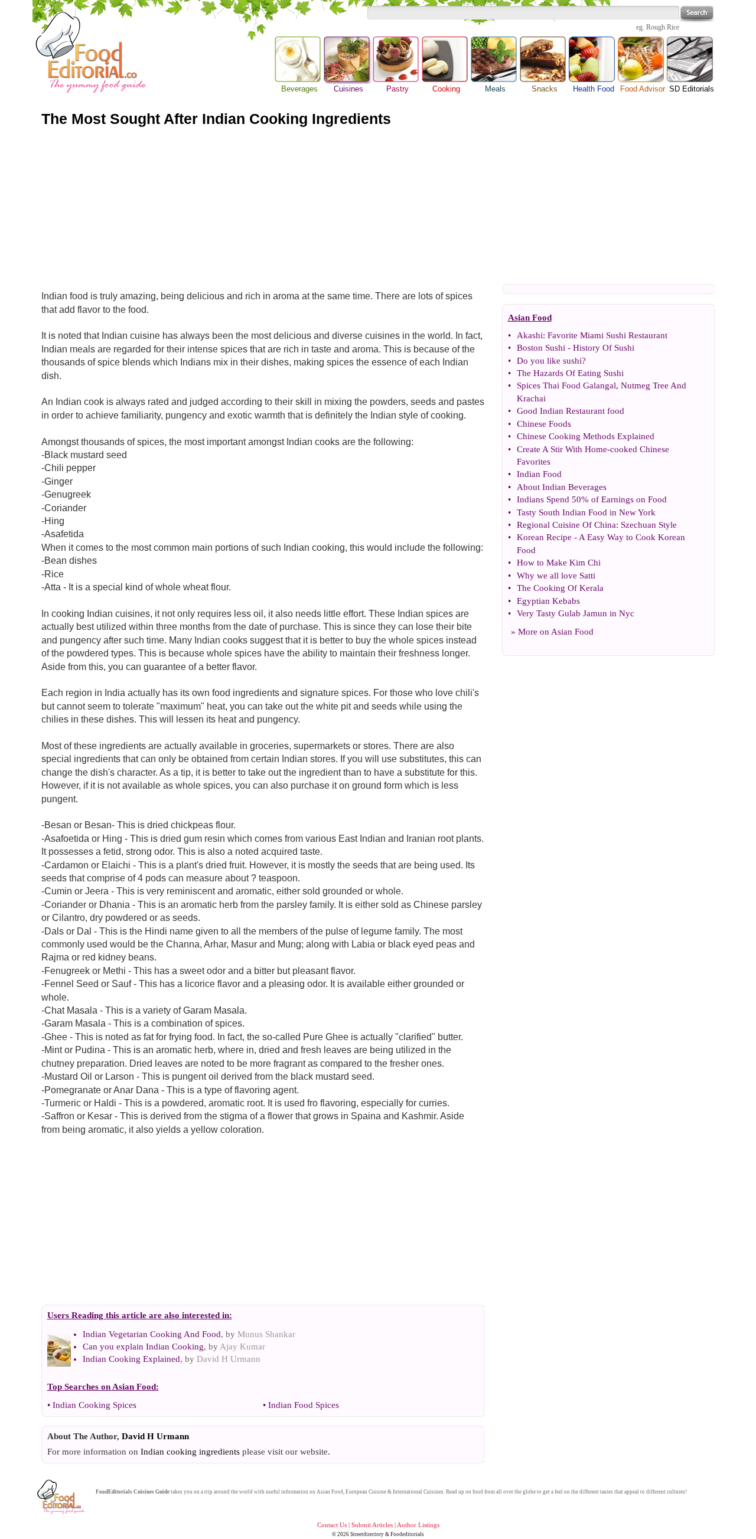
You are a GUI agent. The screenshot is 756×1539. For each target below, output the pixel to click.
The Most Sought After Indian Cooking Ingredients (216, 118)
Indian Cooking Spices (94, 1405)
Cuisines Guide (151, 1492)
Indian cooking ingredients (190, 1451)
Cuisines (348, 60)
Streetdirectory (367, 1534)
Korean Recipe (544, 537)
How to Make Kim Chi (559, 562)
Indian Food (539, 474)
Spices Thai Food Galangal (566, 385)
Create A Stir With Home (562, 449)
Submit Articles (372, 1524)
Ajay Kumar (242, 1346)
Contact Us (332, 1524)
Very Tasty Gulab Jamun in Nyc (575, 613)
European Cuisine (366, 1492)
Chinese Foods (544, 424)
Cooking (446, 88)
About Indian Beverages (562, 487)
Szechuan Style (649, 525)
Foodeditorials (407, 1534)
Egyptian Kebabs (548, 601)
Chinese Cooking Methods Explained (585, 436)
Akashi (530, 335)
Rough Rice (662, 27)
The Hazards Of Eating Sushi (570, 373)
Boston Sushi (541, 347)
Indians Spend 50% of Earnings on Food (592, 499)
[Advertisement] (378, 206)
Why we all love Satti (556, 575)
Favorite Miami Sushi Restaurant (607, 335)
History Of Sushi (603, 347)
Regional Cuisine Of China (566, 525)
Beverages (299, 88)
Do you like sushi (549, 360)
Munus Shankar (266, 1334)
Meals (495, 88)
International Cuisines (418, 1492)
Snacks (545, 88)
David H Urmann (228, 1359)
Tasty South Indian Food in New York (586, 512)
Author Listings (418, 1524)
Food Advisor (642, 88)
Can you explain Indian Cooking (143, 1346)
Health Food (593, 88)
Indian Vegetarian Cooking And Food (152, 1334)
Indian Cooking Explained (131, 1359)
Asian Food (572, 631)
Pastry (397, 88)
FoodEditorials (114, 1492)
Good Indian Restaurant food (570, 411)
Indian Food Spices (303, 1405)
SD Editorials (691, 88)
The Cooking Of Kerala (560, 588)
